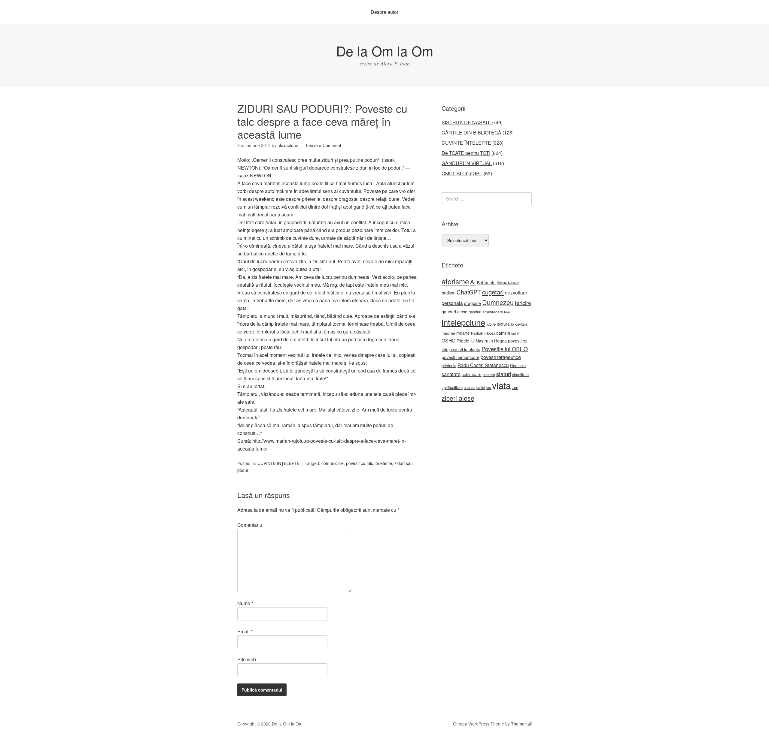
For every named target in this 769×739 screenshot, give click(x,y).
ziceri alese (458, 398)
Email (245, 631)
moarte (463, 333)
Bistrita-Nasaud (508, 282)
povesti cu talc (359, 463)
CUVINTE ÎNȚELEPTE (278, 463)
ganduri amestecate (486, 312)
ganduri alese (454, 311)
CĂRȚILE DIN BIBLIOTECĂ (471, 132)
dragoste (472, 303)
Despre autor (384, 11)
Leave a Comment (323, 145)
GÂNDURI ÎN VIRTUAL (467, 163)
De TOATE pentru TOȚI (466, 152)
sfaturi (503, 374)
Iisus (507, 312)
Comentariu (249, 524)
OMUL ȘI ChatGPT (462, 173)
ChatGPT (469, 292)
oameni (503, 333)
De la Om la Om (384, 50)
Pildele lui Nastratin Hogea (482, 341)
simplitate (520, 374)
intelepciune (463, 322)
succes (469, 387)
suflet (480, 387)
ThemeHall (521, 724)
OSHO (448, 340)
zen (515, 387)
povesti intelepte (464, 349)
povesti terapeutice (501, 357)
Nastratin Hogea (483, 333)
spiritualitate (452, 387)
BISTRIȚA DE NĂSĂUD (467, 122)
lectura (503, 324)
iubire (491, 324)
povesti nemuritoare (460, 357)
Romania (518, 365)
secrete (489, 374)
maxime (448, 333)
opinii (514, 333)
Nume (245, 603)
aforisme (455, 281)
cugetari (493, 291)
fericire (523, 302)
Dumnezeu (498, 302)
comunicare (332, 463)
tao (488, 387)
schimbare (472, 374)
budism (448, 292)
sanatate (451, 374)
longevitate (519, 324)
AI (473, 281)
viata (501, 385)
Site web (246, 659)
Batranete (486, 282)
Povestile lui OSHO (505, 349)
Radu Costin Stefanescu (483, 365)
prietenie (383, 463)
